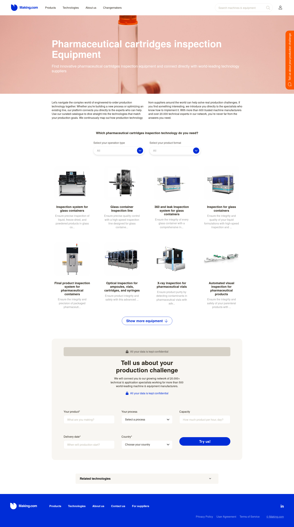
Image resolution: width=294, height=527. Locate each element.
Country (126, 437)
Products (50, 8)
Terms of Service (250, 516)
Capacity (184, 412)
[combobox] (244, 7)
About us (91, 8)
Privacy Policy (204, 516)
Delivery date (72, 437)
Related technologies (95, 478)
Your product (72, 412)
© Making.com (275, 516)
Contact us (118, 506)
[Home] (24, 7)
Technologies (71, 8)
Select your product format (165, 143)
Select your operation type (109, 143)
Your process (129, 412)
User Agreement (226, 516)
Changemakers (112, 8)
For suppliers (140, 506)
